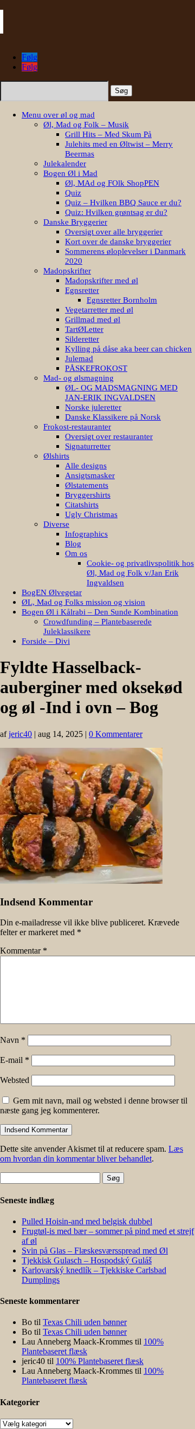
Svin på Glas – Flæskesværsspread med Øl (95, 1250)
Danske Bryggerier (75, 222)
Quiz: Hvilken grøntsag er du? (116, 212)
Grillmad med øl (92, 319)
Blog (73, 543)
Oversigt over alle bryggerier (113, 231)
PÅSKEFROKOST (96, 368)
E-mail (14, 1060)
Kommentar (23, 950)
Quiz (73, 192)
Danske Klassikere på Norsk (113, 417)
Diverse (56, 524)
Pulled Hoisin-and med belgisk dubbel (87, 1221)
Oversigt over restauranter (109, 436)
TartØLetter (84, 329)
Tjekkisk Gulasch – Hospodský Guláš (87, 1260)
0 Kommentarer (115, 734)
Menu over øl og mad (58, 114)
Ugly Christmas (91, 514)
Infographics (86, 534)
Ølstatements (86, 485)
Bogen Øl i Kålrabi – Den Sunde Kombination (100, 612)
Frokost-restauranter (77, 426)
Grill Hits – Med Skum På (108, 134)
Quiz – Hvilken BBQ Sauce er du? (123, 202)
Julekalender (64, 163)
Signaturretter (87, 446)
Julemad (79, 358)
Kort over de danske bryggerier (118, 241)
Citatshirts (82, 504)
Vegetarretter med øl (99, 309)
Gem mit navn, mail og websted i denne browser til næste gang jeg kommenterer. (93, 1105)
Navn (12, 1040)
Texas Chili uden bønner (85, 1322)
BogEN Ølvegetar (52, 592)
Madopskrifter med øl (101, 280)
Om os (76, 553)
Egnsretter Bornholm (122, 300)
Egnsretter (82, 290)
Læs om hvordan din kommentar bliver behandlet (91, 1153)
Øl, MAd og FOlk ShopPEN (112, 183)
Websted (14, 1080)
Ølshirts (56, 456)
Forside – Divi (46, 641)
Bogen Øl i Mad (70, 173)
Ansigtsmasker (90, 475)
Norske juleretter (93, 407)
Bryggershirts (87, 495)
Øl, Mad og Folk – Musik (86, 124)
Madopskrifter (67, 270)
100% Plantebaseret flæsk (100, 1361)
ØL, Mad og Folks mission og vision (83, 602)
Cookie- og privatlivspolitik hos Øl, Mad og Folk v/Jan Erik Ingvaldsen (140, 573)
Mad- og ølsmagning (78, 378)
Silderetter (82, 339)
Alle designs (86, 465)
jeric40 (20, 734)
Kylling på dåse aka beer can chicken (128, 348)
